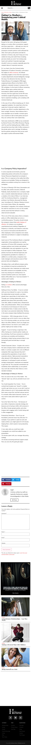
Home (2, 12)
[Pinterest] (15, 717)
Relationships (6, 12)
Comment (4, 513)
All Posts (14, 500)
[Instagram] (20, 717)
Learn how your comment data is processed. (14, 553)
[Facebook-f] (10, 717)
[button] (2, 8)
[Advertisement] (15, 151)
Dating (10, 12)
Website (3, 543)
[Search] (29, 8)
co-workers (9, 285)
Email (3, 537)
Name (3, 531)
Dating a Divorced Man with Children (14, 645)
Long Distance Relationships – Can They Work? (14, 619)
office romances (13, 72)
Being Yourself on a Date (9, 669)
